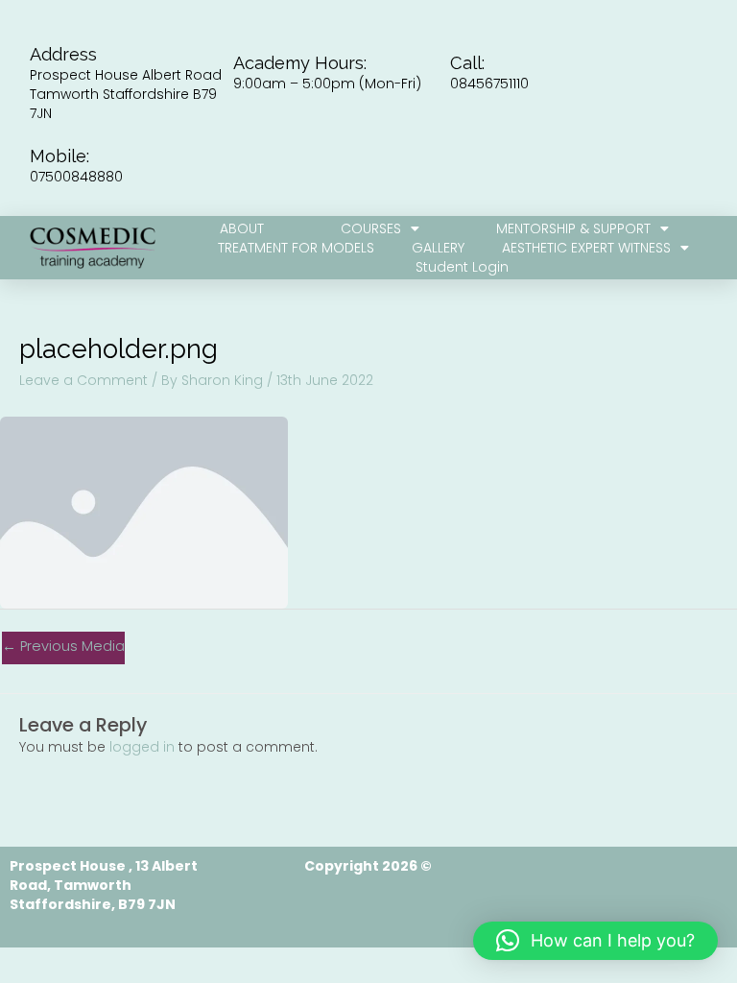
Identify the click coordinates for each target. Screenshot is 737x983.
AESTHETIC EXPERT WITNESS (586, 247)
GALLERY (438, 247)
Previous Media (63, 646)
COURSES (371, 228)
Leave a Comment (83, 380)
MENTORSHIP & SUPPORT (573, 228)
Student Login (462, 266)
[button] (595, 941)
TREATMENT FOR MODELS (296, 247)
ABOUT (242, 228)
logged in (142, 746)
